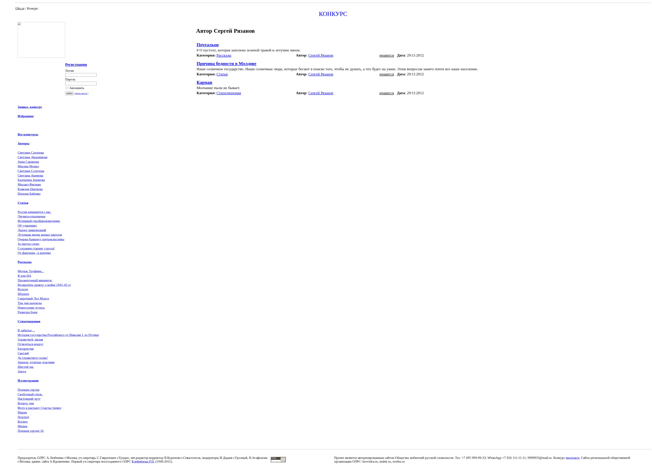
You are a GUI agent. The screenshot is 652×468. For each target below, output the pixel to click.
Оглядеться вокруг (30, 344)
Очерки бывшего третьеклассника (41, 239)
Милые (22, 426)
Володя (23, 289)
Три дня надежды (30, 303)
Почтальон (208, 44)
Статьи (222, 74)
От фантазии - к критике (34, 253)
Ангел (22, 371)
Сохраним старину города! (36, 248)
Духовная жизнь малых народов (40, 234)
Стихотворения (228, 93)
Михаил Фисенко (29, 184)
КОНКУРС (333, 14)
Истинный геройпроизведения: (39, 221)
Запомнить (76, 88)
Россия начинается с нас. (34, 212)
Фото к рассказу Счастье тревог (39, 408)
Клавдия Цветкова (30, 189)
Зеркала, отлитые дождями (36, 362)
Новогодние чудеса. (31, 307)
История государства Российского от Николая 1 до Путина (58, 335)
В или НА (24, 276)
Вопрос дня (26, 403)
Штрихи (23, 294)
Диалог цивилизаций (32, 230)
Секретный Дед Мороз (33, 298)
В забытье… (26, 330)
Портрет (23, 417)
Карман (204, 82)
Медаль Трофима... (31, 271)
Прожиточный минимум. (35, 280)
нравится (386, 55)
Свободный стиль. (30, 394)
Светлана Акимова (30, 175)
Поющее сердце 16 (31, 431)
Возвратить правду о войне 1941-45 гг (44, 285)
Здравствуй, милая (30, 339)
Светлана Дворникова (32, 157)
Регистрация (76, 64)
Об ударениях (27, 225)
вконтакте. (573, 458)
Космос (23, 421)
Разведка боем (27, 312)
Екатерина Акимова (31, 180)
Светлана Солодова (31, 171)
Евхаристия (26, 348)
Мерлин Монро (28, 166)
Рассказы (223, 55)
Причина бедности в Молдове (226, 63)
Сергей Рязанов (320, 55)
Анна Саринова (28, 162)
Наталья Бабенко (29, 193)
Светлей (23, 353)
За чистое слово (28, 244)
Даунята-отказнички (31, 216)
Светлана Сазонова (31, 152)
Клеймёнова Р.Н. (143, 461)
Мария (22, 412)
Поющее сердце (28, 389)
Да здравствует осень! (33, 358)
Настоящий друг (29, 398)
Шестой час (26, 367)
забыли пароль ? (81, 93)
